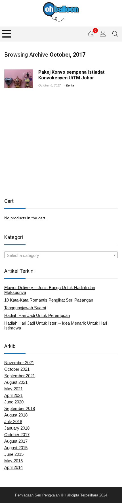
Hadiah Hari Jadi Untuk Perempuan (37, 315)
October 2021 (17, 369)
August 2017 (16, 441)
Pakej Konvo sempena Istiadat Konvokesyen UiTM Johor (71, 75)
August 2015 (16, 447)
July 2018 (13, 421)
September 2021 (19, 375)
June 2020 (14, 401)
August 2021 (16, 382)
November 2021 (19, 362)
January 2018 (17, 428)
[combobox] (61, 255)
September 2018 (19, 408)
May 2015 (13, 460)
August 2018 (16, 415)
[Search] (115, 34)
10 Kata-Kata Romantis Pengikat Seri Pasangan (48, 300)
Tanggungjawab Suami (25, 307)
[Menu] (7, 34)
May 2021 (13, 388)
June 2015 (14, 454)
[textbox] (61, 255)
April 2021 (13, 395)
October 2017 (17, 434)
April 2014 (13, 467)
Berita (70, 85)
